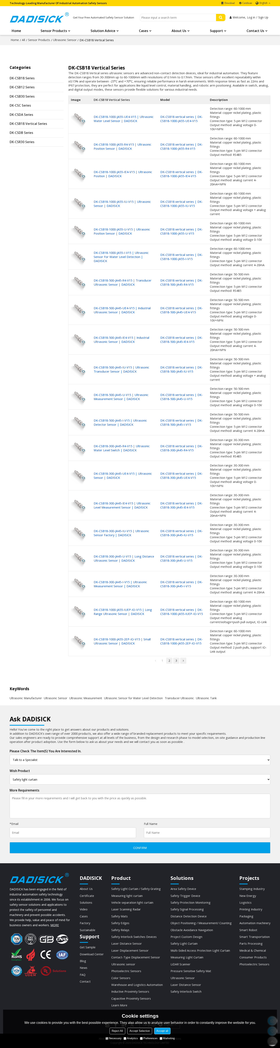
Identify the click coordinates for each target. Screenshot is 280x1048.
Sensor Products (54, 31)
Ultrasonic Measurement (85, 698)
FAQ (82, 975)
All (23, 40)
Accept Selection (140, 1030)
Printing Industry (250, 909)
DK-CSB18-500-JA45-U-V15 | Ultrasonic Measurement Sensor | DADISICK (121, 397)
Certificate (247, 3)
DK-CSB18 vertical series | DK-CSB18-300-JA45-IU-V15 (181, 533)
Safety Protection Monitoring (191, 902)
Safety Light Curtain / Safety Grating (136, 889)
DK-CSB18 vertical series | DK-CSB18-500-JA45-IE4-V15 (181, 339)
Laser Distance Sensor (126, 943)
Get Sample (88, 947)
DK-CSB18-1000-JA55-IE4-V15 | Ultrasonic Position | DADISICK (123, 174)
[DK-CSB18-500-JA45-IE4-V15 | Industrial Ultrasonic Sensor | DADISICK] (80, 340)
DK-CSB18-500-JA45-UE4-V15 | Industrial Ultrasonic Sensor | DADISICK (122, 310)
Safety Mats (119, 916)
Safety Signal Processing (187, 909)
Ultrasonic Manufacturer (26, 698)
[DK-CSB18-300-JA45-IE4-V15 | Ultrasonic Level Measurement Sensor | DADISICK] (80, 505)
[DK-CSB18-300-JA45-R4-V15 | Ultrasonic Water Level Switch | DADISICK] (80, 448)
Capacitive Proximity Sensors (131, 998)
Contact (85, 981)
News (83, 968)
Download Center (92, 954)
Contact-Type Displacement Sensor (135, 957)
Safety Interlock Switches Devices (134, 937)
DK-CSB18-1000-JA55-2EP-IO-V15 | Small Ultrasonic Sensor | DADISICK (122, 641)
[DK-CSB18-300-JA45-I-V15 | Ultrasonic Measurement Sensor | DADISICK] (80, 584)
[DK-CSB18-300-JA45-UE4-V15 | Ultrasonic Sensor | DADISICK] (80, 476)
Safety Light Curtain (184, 943)
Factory (85, 923)
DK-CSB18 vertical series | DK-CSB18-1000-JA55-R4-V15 (181, 146)
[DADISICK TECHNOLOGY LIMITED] (39, 17)
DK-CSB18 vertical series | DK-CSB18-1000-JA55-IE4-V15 (181, 174)
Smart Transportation (254, 937)
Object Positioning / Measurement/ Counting (201, 923)
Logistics (245, 902)
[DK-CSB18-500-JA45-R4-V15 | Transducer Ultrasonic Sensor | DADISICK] (80, 282)
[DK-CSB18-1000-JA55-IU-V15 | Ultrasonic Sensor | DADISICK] (80, 203)
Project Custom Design (186, 937)
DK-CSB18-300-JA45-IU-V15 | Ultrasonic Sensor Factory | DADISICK (121, 533)
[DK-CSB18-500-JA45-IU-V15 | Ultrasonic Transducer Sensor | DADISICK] (80, 369)
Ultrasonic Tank (206, 698)
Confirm (140, 848)
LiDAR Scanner (180, 964)
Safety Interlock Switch (186, 991)
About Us (179, 31)
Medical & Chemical (252, 950)
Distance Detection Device (189, 916)
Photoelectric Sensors (126, 971)
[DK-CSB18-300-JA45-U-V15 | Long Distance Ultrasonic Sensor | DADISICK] (80, 558)
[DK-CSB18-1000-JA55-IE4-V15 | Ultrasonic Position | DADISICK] (80, 174)
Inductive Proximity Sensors (130, 991)
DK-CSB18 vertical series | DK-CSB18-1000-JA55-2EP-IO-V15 (181, 641)
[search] (220, 17)
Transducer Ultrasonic (179, 698)
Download (229, 3)
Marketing (169, 1038)
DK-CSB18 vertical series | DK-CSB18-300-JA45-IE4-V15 (181, 505)
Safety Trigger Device (185, 896)
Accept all (162, 1030)
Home (16, 31)
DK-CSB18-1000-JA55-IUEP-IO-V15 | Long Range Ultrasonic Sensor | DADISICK (123, 612)
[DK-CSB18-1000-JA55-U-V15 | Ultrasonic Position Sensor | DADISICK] (80, 231)
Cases (143, 31)
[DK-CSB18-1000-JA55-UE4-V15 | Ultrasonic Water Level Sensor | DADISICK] (80, 119)
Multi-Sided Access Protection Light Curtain (200, 950)
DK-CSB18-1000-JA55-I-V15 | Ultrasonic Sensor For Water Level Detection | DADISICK (121, 257)
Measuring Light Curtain (187, 957)
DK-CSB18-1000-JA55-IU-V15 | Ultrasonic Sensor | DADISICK (122, 204)
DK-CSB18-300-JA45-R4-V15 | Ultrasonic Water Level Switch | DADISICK (122, 448)
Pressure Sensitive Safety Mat (191, 971)
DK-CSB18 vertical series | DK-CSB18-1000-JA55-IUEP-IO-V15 (181, 612)
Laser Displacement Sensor (130, 950)
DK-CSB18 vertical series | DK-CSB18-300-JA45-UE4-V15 (181, 475)
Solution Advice (103, 31)
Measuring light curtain (127, 896)
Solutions (86, 902)
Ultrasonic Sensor (64, 40)
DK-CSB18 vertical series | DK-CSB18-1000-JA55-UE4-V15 (181, 119)
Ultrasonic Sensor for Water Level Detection (133, 698)
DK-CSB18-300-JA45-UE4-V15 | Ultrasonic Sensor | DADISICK (123, 475)
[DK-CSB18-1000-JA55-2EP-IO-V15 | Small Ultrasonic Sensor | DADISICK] (80, 641)
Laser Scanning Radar (126, 909)
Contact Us (255, 31)
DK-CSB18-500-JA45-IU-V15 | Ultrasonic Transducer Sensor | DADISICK (121, 369)
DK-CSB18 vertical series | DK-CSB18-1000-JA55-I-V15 (181, 257)
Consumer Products (253, 957)
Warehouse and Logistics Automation (137, 985)
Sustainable (87, 930)
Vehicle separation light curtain (132, 902)
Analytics (132, 1038)
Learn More (119, 1005)
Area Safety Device (183, 889)
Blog (83, 961)
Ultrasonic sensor (123, 964)
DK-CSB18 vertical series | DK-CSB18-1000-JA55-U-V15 (181, 231)
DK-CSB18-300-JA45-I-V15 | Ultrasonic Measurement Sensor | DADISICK (120, 584)
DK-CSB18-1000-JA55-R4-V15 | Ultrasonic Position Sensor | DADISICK (122, 146)
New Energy (247, 896)
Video (84, 909)
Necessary (115, 1038)
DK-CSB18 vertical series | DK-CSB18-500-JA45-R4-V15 (181, 282)
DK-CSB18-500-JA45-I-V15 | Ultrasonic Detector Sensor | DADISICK (120, 422)
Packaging (246, 916)
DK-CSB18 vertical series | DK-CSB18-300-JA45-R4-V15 (181, 448)
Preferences (150, 1038)
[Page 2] (183, 661)
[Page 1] (155, 661)
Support (216, 31)
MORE (54, 925)
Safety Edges (120, 923)
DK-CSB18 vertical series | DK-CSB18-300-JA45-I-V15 (181, 584)
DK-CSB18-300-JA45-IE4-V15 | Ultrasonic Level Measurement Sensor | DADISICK (122, 505)
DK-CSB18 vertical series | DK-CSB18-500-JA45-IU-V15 (181, 369)
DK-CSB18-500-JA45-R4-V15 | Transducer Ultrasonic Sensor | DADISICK (122, 282)
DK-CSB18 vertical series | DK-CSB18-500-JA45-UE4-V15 (181, 310)
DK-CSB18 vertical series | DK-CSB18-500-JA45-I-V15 (181, 422)
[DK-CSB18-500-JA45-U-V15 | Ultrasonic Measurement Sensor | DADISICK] (80, 397)
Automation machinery (254, 923)
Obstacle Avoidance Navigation (192, 930)
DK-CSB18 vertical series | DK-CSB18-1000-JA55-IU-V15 (181, 204)
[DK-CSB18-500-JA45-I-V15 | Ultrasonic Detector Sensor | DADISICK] (80, 422)
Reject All (117, 1030)
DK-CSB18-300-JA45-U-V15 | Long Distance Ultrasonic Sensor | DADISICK (124, 558)
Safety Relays (120, 930)
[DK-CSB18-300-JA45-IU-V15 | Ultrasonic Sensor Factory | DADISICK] (80, 533)
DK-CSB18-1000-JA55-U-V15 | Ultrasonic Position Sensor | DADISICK (122, 231)
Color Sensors (120, 978)
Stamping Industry (252, 889)
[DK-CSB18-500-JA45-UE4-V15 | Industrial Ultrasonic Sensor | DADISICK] (80, 310)
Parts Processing (251, 943)
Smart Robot (248, 930)
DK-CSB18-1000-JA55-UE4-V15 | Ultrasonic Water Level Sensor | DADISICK (124, 119)
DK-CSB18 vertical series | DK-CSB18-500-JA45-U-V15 (181, 397)
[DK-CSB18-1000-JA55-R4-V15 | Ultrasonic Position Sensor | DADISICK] (80, 146)
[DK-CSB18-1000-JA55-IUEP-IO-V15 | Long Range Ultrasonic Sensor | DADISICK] (80, 611)
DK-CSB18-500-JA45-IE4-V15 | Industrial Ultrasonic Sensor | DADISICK (121, 339)
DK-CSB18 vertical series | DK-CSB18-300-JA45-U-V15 (181, 558)
